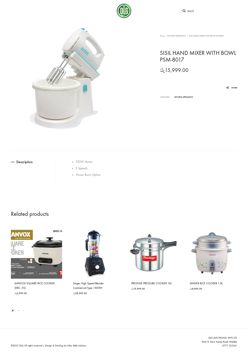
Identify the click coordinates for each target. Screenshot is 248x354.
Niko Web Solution (76, 345)
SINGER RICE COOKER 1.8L (206, 283)
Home (162, 36)
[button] (13, 310)
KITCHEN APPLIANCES (176, 36)
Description (24, 162)
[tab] (32, 162)
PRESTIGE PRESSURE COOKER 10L (151, 283)
